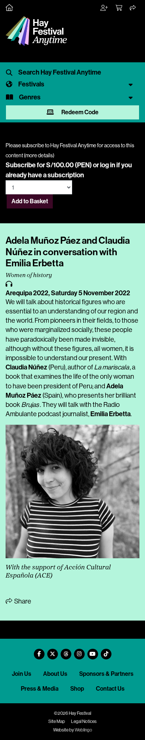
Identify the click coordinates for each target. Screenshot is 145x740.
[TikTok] (106, 651)
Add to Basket (30, 201)
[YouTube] (92, 651)
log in (107, 165)
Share (22, 601)
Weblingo (83, 730)
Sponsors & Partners (106, 673)
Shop (77, 688)
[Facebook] (39, 651)
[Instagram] (79, 651)
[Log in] (104, 8)
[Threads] (65, 651)
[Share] (133, 8)
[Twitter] (52, 651)
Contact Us (110, 688)
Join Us (21, 673)
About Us (55, 673)
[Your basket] (119, 8)
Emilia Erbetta (110, 414)
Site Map (56, 721)
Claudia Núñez (26, 367)
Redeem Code (79, 112)
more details (39, 155)
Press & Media (39, 688)
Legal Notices (84, 721)
